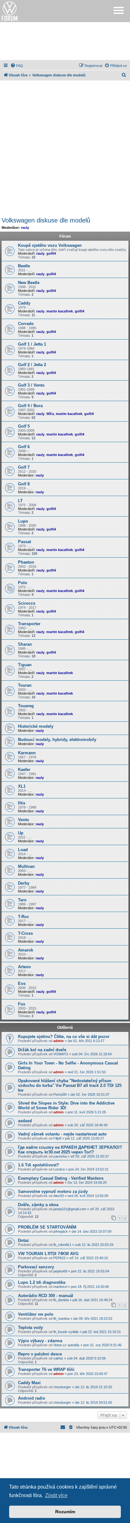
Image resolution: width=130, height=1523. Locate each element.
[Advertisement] (65, 41)
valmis (58, 1358)
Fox (21, 1004)
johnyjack (60, 1231)
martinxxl (60, 1287)
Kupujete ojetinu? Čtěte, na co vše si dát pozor (63, 1036)
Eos (22, 983)
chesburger (62, 1387)
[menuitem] (16, 65)
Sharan (25, 644)
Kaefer (24, 769)
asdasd (25, 1120)
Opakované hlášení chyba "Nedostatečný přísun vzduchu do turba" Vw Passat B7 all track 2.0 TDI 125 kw (69, 1085)
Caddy (24, 303)
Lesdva (59, 1169)
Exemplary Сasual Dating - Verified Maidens (60, 1178)
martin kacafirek (59, 311)
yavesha (60, 1156)
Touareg (26, 705)
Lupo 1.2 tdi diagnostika (41, 1282)
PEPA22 (59, 1258)
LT (20, 500)
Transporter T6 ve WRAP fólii (46, 1369)
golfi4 (51, 253)
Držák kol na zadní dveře (42, 1049)
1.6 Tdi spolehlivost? (38, 1165)
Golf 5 (24, 426)
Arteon (24, 966)
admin (58, 1041)
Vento (23, 819)
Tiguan (25, 664)
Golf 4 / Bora (30, 405)
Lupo (23, 521)
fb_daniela (61, 1300)
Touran (25, 685)
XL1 (22, 786)
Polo (22, 582)
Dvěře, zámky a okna (38, 1204)
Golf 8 (24, 484)
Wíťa (50, 414)
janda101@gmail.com (69, 1209)
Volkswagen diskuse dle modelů (46, 220)
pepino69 (60, 1271)
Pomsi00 (60, 1094)
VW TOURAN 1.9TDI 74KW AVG (48, 1253)
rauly (25, 227)
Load (23, 849)
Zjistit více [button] (56, 1495)
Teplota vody (30, 1327)
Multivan (26, 866)
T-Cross (25, 933)
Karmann (27, 752)
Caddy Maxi (29, 1382)
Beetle (24, 266)
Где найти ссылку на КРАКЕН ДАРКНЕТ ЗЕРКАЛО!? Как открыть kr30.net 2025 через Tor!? (70, 1149)
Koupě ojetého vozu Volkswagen (50, 245)
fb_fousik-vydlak (66, 1332)
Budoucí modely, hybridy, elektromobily (57, 739)
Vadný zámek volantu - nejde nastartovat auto (62, 1134)
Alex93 (58, 1196)
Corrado (26, 323)
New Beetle (28, 282)
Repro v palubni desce (40, 1354)
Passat (24, 541)
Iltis (21, 803)
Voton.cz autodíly (66, 1345)
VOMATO (60, 1054)
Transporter (29, 623)
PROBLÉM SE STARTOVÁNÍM (47, 1227)
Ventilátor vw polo (35, 1314)
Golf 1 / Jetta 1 (32, 344)
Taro (22, 900)
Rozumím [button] (65, 1511)
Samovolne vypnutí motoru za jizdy (53, 1191)
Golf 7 (24, 467)
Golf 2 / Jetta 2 (32, 364)
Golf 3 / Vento (31, 385)
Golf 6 (24, 446)
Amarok (25, 950)
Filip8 (57, 1138)
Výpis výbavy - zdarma (40, 1340)
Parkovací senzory (36, 1267)
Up (20, 833)
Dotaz (23, 1240)
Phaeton (26, 562)
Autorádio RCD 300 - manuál (45, 1295)
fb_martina (61, 1318)
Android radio (31, 1398)
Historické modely (35, 726)
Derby (23, 883)
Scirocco (26, 603)
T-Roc (23, 916)
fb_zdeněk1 (62, 1245)
